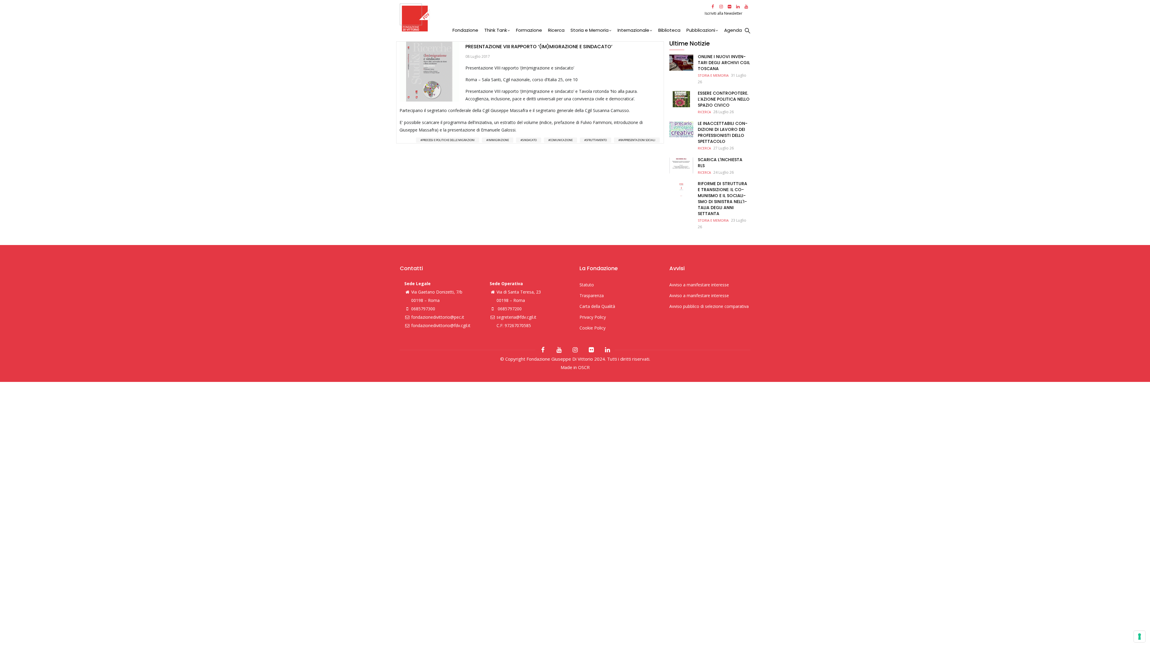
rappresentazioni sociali (637, 140)
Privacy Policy (592, 317)
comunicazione (561, 140)
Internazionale (633, 30)
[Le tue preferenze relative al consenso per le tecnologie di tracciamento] (1139, 636)
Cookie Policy (592, 328)
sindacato (529, 140)
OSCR (584, 367)
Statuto (586, 285)
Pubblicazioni (700, 30)
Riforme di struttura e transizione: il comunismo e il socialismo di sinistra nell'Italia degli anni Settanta (722, 199)
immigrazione (498, 140)
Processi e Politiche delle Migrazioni (448, 140)
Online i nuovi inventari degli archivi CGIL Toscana (724, 63)
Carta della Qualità (597, 306)
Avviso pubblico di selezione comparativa (709, 306)
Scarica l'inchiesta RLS (720, 163)
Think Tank (495, 30)
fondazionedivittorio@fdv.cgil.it (440, 325)
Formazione (529, 30)
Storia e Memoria (590, 30)
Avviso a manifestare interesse (699, 285)
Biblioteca (669, 30)
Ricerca (556, 30)
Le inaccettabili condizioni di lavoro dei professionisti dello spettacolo (723, 132)
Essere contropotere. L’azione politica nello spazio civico (724, 99)
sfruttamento (596, 140)
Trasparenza (591, 295)
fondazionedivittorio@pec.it (437, 317)
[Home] (551, 17)
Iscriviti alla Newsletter (724, 13)
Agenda (733, 30)
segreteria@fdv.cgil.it (516, 317)
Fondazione (465, 30)
